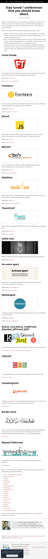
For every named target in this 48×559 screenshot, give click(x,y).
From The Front (7, 499)
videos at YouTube (10, 234)
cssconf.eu (10, 377)
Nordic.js (6, 501)
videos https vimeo (26, 536)
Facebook (16, 538)
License (44, 547)
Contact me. (43, 527)
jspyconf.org (24, 350)
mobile (39, 536)
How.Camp (6, 480)
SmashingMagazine (12, 401)
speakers (43, 536)
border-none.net (5, 436)
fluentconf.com (11, 231)
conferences (35, 536)
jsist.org (29, 350)
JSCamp (6, 484)
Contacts (39, 1)
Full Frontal (6, 506)
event (31, 536)
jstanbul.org (18, 350)
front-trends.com (12, 78)
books (24, 550)
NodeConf (6, 493)
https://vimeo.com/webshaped (12, 321)
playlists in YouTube (10, 142)
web (20, 536)
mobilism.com (11, 200)
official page (14, 536)
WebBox (31, 347)
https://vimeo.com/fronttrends (12, 81)
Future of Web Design (9, 486)
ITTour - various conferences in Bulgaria (12, 474)
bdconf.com (11, 170)
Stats (38, 547)
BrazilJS (6, 497)
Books (12, 1)
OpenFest (6, 478)
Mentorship (26, 1)
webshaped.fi (11, 318)
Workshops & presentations (19, 1)
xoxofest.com (11, 259)
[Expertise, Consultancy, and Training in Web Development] (6, 525)
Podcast (30, 1)
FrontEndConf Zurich (8, 489)
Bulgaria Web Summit (9, 476)
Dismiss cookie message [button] (12, 555)
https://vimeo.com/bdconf (11, 173)
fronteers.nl (10, 108)
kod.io (3, 350)
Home (6, 1)
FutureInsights (7, 487)
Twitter (11, 538)
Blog (9, 1)
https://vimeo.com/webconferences (13, 203)
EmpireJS (6, 491)
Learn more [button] (18, 552)
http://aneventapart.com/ (13, 287)
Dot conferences (7, 508)
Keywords (41, 547)
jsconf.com (10, 139)
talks (18, 536)
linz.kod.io (7, 350)
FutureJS (6, 495)
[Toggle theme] (42, 1)
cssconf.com (4, 377)
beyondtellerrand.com (6, 465)
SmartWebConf (7, 503)
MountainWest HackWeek (9, 510)
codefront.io (12, 350)
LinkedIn (20, 538)
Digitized (6, 504)
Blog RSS (35, 547)
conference (9, 536)
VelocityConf (7, 482)
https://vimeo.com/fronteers (11, 111)
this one (32, 513)
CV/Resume (35, 1)
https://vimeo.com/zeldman (11, 290)
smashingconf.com (6, 406)
